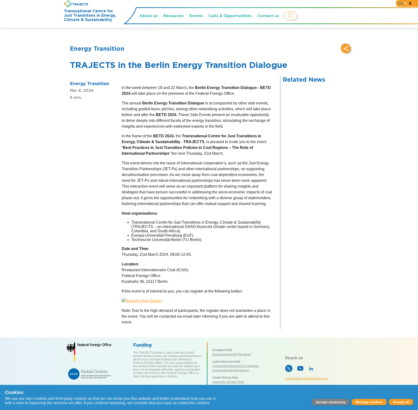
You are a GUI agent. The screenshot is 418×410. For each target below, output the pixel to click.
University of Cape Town (228, 382)
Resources (173, 16)
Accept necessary (330, 402)
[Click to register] (142, 301)
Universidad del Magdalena (230, 370)
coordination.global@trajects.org (306, 378)
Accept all (401, 402)
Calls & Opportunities (230, 16)
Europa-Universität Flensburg (231, 354)
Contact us (268, 16)
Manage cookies (369, 402)
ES (400, 3)
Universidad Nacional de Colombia (235, 366)
